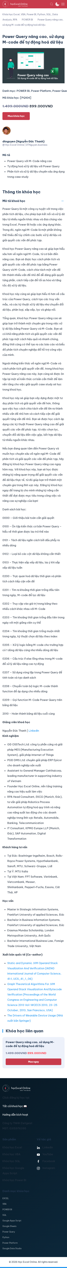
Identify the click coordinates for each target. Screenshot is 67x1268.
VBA (4, 1204)
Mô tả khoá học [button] (13, 201)
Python (5, 1237)
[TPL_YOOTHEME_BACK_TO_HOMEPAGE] (26, 4)
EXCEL (5, 1198)
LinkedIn (34, 730)
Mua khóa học (16, 116)
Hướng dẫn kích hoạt (15, 1114)
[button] (51, 4)
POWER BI (7, 1209)
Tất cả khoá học (14, 1106)
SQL (4, 1215)
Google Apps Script (11, 1220)
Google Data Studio (12, 1248)
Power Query (8, 1232)
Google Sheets (9, 1226)
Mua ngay (33, 1061)
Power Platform (10, 1243)
